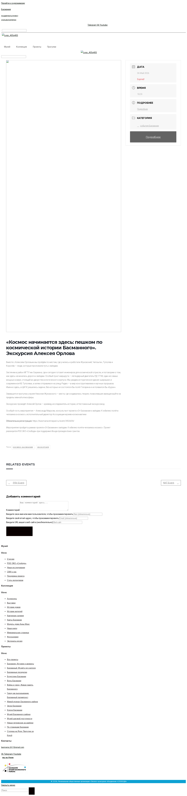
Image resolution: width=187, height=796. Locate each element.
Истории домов (13, 607)
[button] (17, 553)
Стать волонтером (15, 580)
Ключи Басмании (14, 710)
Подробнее (142, 109)
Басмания (6, 9)
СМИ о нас (12, 572)
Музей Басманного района (18, 714)
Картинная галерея (15, 616)
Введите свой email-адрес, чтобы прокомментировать (32, 518)
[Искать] (32, 791)
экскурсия (43, 447)
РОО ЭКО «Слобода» (16, 563)
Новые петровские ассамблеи (20, 723)
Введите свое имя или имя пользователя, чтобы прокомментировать (39, 514)
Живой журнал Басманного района (22, 702)
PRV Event (18, 482)
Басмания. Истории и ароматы (20, 664)
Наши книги (12, 628)
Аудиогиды (12, 599)
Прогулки (51, 47)
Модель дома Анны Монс (18, 624)
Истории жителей (14, 611)
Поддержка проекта (15, 576)
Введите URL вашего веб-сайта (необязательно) (29, 522)
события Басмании (149, 126)
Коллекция (21, 47)
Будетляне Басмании (16, 677)
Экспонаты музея (14, 641)
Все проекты (12, 660)
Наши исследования (16, 568)
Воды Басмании (14, 681)
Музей (7, 47)
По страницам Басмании (18, 727)
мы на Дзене (8, 758)
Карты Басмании (14, 620)
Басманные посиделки (17, 672)
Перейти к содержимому (13, 3)
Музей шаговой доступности (19, 719)
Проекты (37, 47)
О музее (10, 559)
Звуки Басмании (14, 706)
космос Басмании (23, 447)
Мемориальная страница (18, 633)
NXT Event (168, 482)
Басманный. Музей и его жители (21, 668)
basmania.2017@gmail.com (12, 747)
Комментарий (13, 510)
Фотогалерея (12, 637)
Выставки (11, 603)
